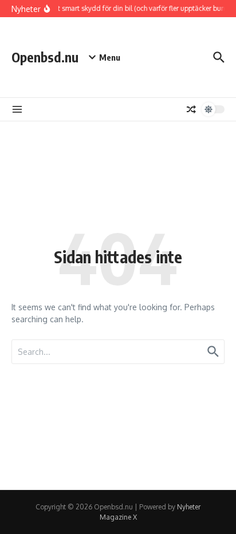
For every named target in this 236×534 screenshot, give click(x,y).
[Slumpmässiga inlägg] (191, 109)
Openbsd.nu (44, 57)
